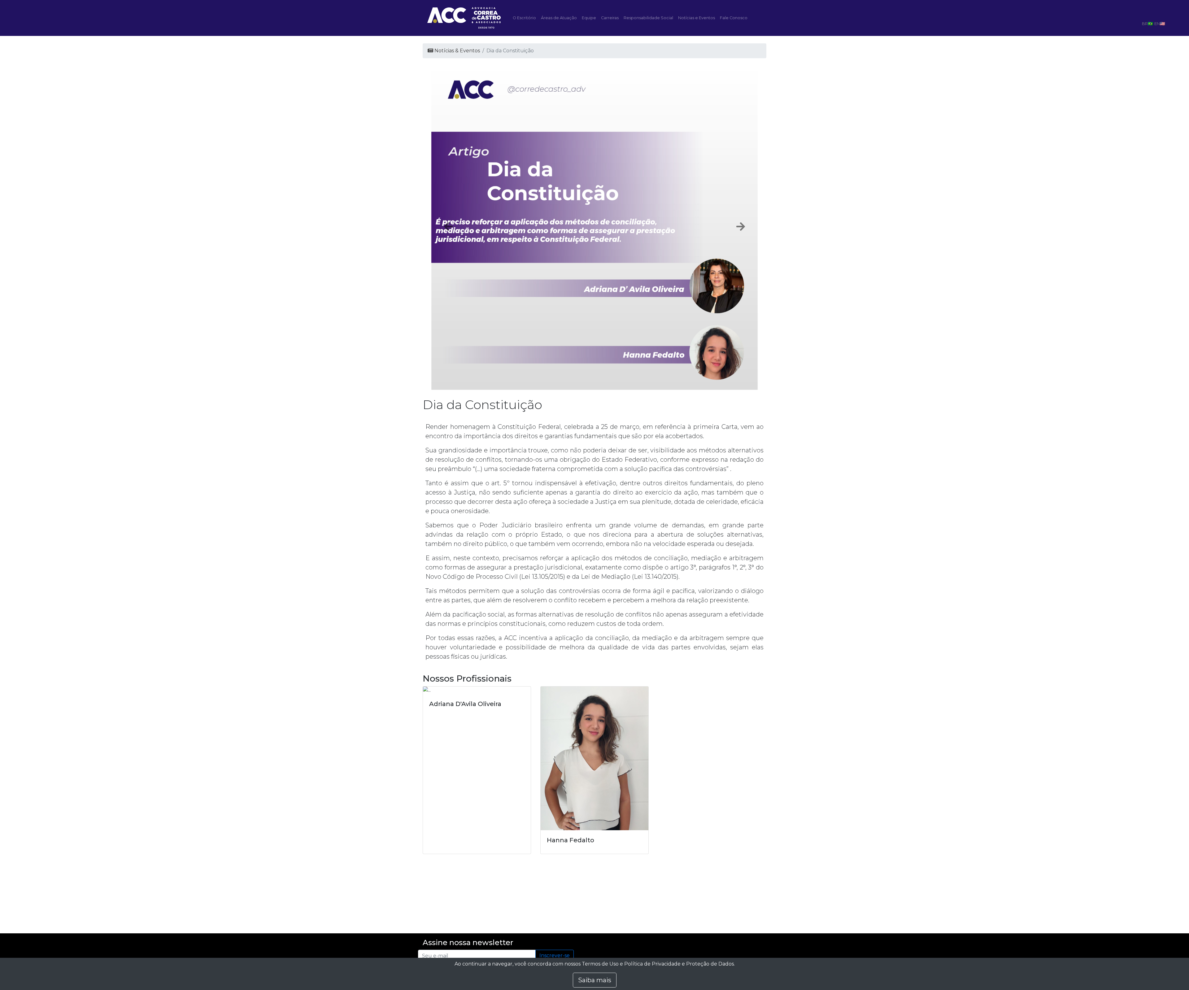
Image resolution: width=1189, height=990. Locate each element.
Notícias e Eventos (696, 17)
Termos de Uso (600, 964)
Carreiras (610, 17)
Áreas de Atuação (559, 17)
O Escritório (524, 17)
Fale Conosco (733, 17)
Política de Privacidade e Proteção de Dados (679, 964)
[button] (448, 226)
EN (1157, 23)
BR (1145, 23)
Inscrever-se (554, 955)
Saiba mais (594, 980)
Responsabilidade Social (648, 17)
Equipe (589, 17)
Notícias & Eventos (456, 51)
